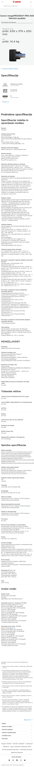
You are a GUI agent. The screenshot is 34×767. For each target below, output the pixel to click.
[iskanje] (2, 2)
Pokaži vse (6, 101)
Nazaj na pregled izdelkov (10, 68)
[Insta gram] (13, 760)
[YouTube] (25, 760)
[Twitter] (21, 760)
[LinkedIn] (17, 760)
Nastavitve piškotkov (17, 752)
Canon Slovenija (16, 757)
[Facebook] (9, 760)
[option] (17, 55)
